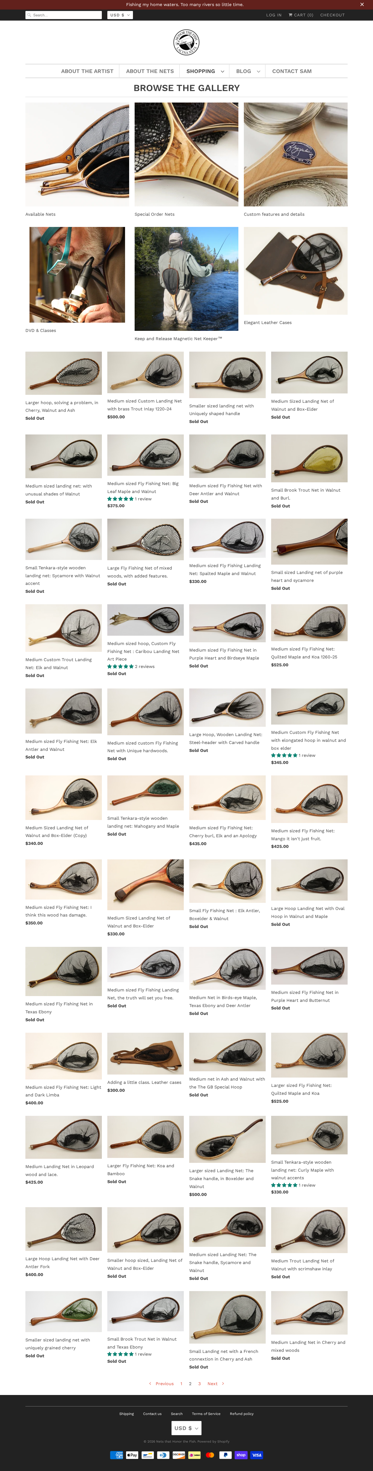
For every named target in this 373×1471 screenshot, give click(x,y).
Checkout (332, 15)
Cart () (302, 15)
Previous (164, 1383)
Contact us (152, 1414)
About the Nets (150, 71)
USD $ (117, 15)
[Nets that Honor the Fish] (186, 43)
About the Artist (87, 71)
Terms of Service (206, 1414)
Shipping (126, 1414)
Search (177, 1414)
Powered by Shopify (213, 1441)
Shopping (202, 71)
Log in (274, 15)
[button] (121, 498)
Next (213, 1383)
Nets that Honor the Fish (176, 1441)
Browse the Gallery (187, 87)
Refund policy (242, 1414)
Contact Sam (292, 71)
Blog (245, 71)
